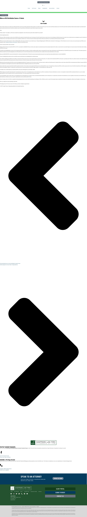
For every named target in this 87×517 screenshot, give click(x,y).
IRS (29, 76)
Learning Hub (44, 8)
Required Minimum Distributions (11, 42)
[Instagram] (13, 493)
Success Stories (51, 8)
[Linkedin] (24, 493)
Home (29, 8)
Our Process (34, 8)
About (39, 8)
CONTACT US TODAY (58, 478)
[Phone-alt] (21, 493)
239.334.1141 (13, 499)
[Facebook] (11, 493)
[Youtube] (27, 493)
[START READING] (43, 21)
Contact (57, 8)
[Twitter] (16, 493)
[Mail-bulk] (19, 493)
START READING (43, 23)
